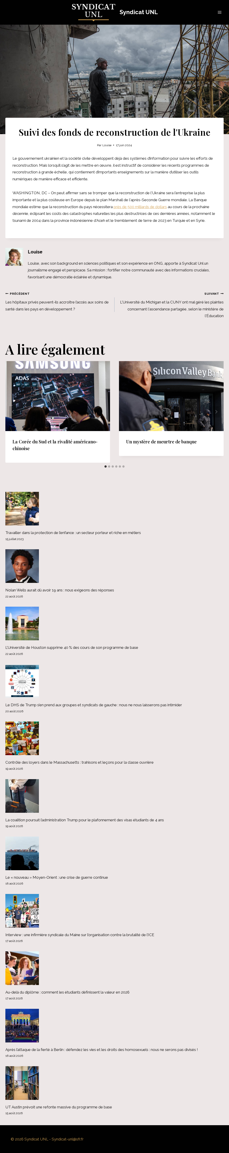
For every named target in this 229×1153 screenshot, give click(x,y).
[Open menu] (219, 12)
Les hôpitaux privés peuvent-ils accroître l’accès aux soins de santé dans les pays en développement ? (57, 301)
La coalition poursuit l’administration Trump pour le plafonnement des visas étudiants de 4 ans (84, 820)
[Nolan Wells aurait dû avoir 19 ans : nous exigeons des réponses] (114, 566)
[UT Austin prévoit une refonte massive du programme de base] (114, 1083)
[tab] (105, 466)
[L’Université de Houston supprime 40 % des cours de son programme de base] (114, 623)
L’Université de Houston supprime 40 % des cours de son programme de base (71, 647)
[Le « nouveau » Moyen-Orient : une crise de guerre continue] (114, 853)
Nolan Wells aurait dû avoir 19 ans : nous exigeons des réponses (59, 590)
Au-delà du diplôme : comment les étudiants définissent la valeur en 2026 (67, 992)
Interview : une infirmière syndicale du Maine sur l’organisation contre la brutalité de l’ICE (79, 935)
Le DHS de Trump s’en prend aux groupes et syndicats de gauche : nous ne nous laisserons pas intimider (93, 705)
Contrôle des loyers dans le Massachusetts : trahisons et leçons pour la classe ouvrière (79, 762)
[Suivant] (216, 412)
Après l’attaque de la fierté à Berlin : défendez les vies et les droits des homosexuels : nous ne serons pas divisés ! (101, 1049)
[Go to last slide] (13, 412)
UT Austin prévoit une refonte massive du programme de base (58, 1107)
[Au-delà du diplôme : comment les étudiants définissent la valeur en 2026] (114, 968)
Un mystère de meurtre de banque (161, 441)
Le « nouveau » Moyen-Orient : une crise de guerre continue (56, 877)
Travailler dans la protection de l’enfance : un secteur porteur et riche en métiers (73, 532)
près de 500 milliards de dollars (140, 207)
